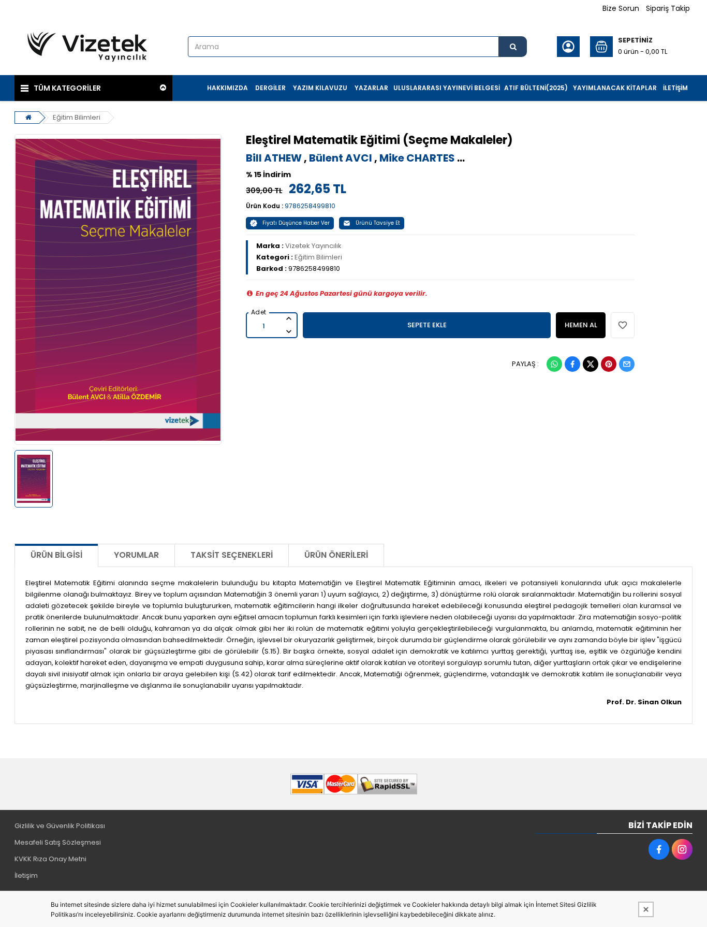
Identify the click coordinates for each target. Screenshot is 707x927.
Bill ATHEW (274, 158)
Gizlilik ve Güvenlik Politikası (59, 826)
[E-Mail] (627, 364)
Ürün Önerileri (336, 555)
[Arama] (513, 46)
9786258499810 (310, 205)
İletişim (26, 875)
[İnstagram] (682, 849)
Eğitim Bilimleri (76, 117)
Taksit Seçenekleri (231, 555)
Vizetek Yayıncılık (313, 246)
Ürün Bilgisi (56, 555)
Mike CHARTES (417, 158)
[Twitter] (590, 364)
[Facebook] (572, 364)
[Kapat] (646, 909)
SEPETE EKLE (427, 325)
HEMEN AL (581, 325)
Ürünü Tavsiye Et (378, 223)
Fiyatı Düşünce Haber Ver (296, 223)
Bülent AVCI (340, 158)
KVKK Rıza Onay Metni (50, 859)
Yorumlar (136, 555)
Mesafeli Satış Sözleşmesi (57, 842)
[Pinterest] (608, 364)
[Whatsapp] (554, 364)
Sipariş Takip (668, 8)
